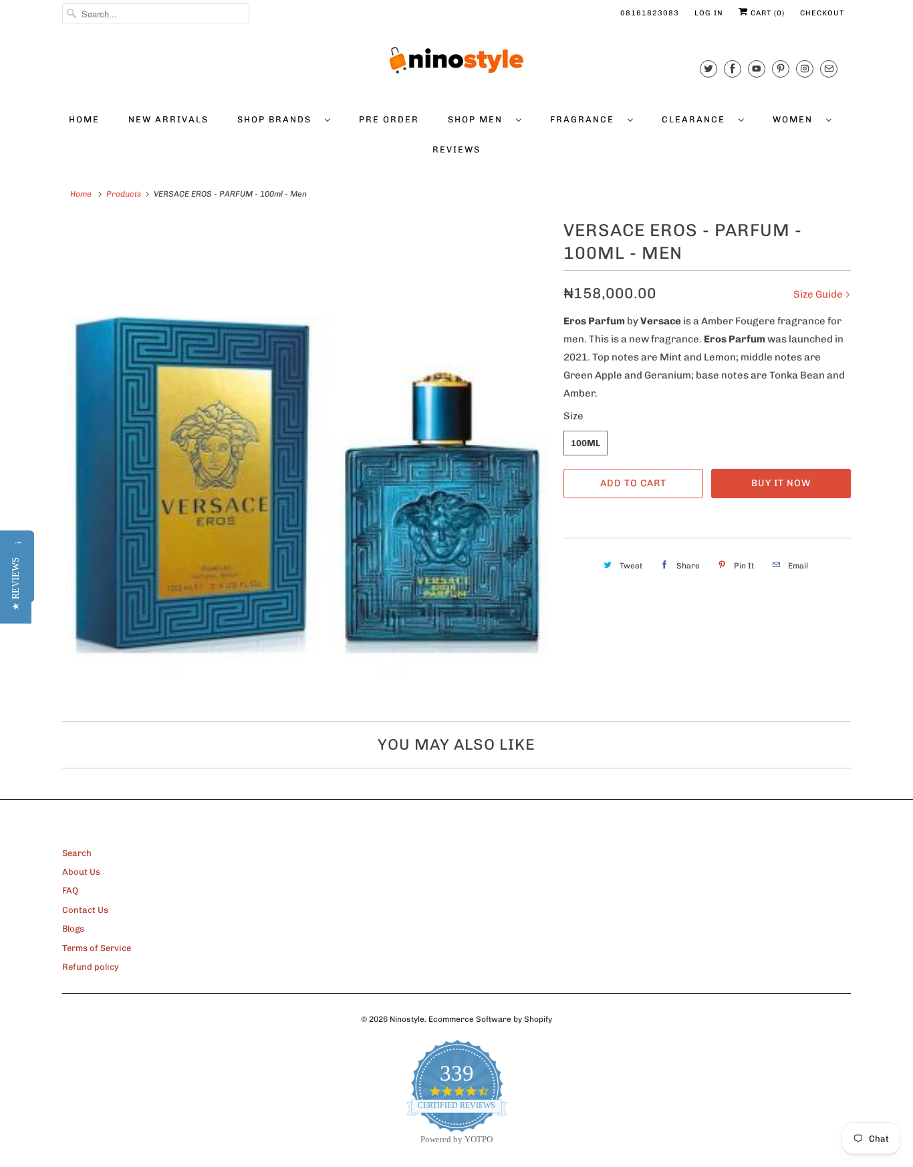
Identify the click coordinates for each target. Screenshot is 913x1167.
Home (84, 119)
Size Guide (819, 294)
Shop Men (478, 119)
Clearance (697, 119)
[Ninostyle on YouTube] (756, 69)
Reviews (456, 149)
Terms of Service (96, 948)
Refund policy (90, 967)
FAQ (70, 890)
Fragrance (585, 119)
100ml (585, 443)
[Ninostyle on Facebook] (732, 69)
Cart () (766, 13)
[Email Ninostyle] (828, 69)
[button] (15, 584)
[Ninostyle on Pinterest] (780, 69)
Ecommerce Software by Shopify (490, 1019)
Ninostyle (407, 1019)
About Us (81, 872)
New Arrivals (168, 119)
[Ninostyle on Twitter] (708, 69)
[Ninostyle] (456, 60)
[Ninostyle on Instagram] (804, 69)
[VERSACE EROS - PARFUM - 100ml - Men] (306, 460)
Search (77, 853)
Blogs (73, 929)
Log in (708, 13)
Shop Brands (277, 119)
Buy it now (781, 483)
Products (123, 194)
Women (796, 119)
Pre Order (389, 119)
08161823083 (649, 13)
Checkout (822, 13)
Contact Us (85, 910)
